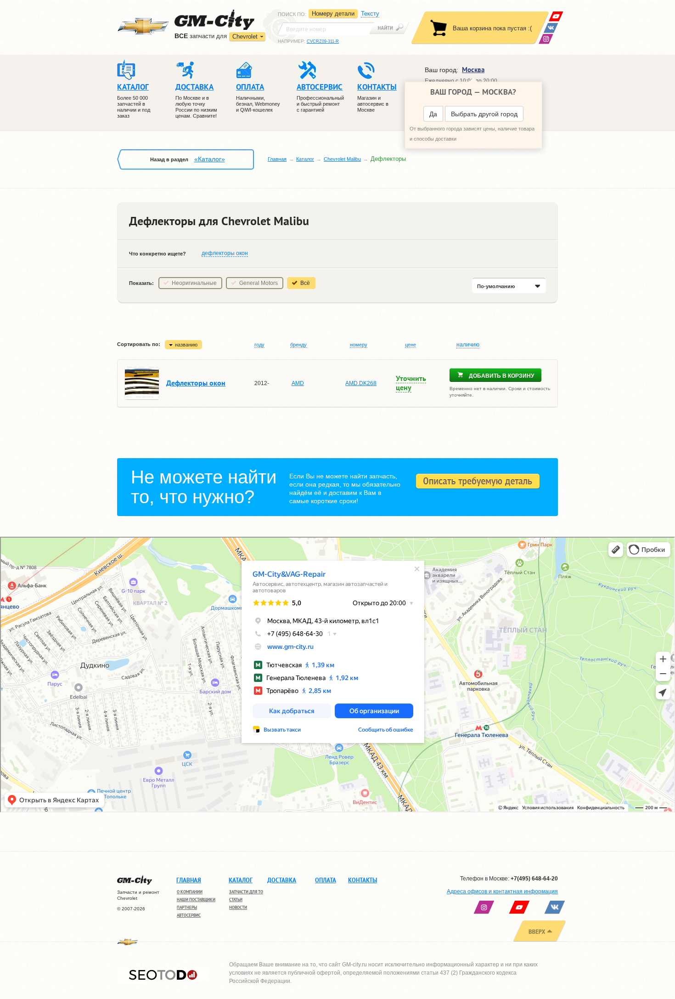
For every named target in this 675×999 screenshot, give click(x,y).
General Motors (258, 283)
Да (433, 114)
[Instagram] (546, 39)
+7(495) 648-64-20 (534, 878)
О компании (189, 891)
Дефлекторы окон (195, 382)
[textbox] (326, 28)
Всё (305, 283)
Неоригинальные (194, 283)
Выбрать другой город (484, 114)
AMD (298, 383)
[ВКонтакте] (551, 28)
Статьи (235, 899)
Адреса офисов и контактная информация (502, 891)
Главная (277, 159)
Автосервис (189, 915)
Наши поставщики (196, 899)
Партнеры (187, 907)
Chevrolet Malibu (342, 159)
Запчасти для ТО (246, 891)
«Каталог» (209, 159)
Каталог (305, 159)
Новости (238, 907)
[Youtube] (556, 16)
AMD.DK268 (361, 383)
